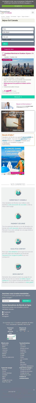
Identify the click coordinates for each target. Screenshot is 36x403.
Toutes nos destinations (26, 366)
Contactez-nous (19, 9)
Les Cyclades (24, 359)
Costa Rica (23, 352)
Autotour (4, 369)
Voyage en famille (25, 369)
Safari (3, 378)
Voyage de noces (7, 380)
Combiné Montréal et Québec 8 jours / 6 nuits (17, 54)
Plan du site (27, 324)
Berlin (3, 346)
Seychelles (23, 364)
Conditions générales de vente (24, 322)
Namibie (22, 362)
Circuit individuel (7, 373)
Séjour (4, 376)
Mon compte (7, 9)
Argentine (23, 350)
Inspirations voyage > (26, 367)
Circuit (4, 371)
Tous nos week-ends (8, 357)
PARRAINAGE (24, 9)
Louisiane (23, 346)
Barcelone (5, 345)
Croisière (4, 375)
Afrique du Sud (24, 348)
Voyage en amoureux (26, 371)
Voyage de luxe (24, 373)
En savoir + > (27, 3)
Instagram (5, 316)
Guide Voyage (29, 9)
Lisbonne (4, 350)
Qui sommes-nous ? (8, 322)
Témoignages (12, 9)
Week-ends (5, 343)
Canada (22, 353)
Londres (4, 352)
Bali (21, 360)
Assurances (13, 324)
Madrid (4, 353)
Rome (4, 355)
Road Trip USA (6, 382)
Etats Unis (23, 345)
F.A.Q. (7, 324)
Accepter (17, 6)
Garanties (20, 324)
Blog (33, 9)
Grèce (22, 357)
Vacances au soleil (25, 375)
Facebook (7, 312)
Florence (4, 348)
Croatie (22, 355)
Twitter (6, 314)
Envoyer (26, 301)
